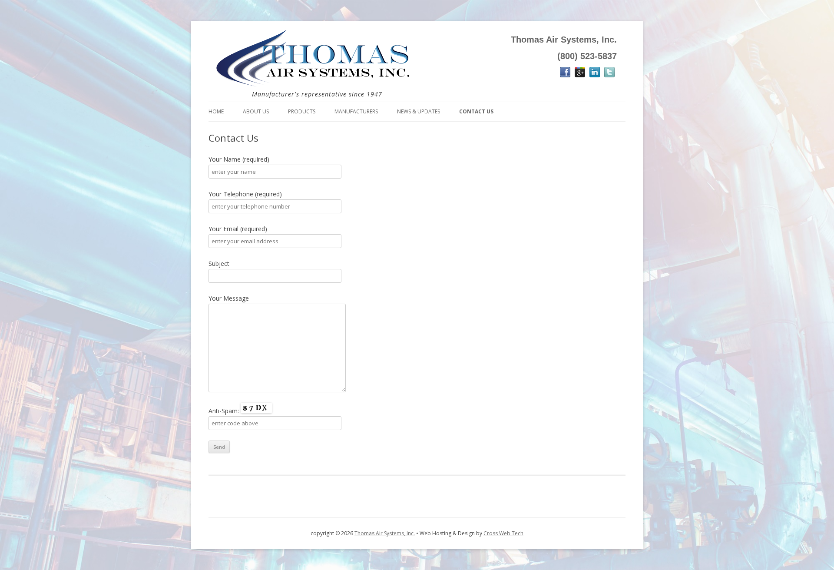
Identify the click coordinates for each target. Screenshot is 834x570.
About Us (256, 111)
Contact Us (476, 111)
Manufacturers (356, 111)
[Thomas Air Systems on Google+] (580, 74)
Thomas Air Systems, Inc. (384, 533)
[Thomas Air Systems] (312, 88)
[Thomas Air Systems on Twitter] (609, 74)
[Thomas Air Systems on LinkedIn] (594, 74)
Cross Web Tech (503, 533)
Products (301, 111)
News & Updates (418, 111)
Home (216, 111)
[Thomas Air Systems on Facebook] (565, 74)
